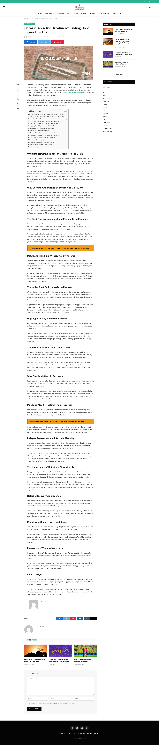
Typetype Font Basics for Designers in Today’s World (59, 661)
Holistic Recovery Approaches (40, 140)
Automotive (105, 13)
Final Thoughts (35, 147)
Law (120, 13)
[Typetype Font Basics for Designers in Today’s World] (60, 651)
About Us (62, 734)
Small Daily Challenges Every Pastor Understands (34, 661)
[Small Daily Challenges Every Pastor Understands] (35, 651)
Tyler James (33, 37)
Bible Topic (48, 13)
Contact (97, 734)
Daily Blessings (107, 99)
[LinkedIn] (18, 99)
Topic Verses (106, 122)
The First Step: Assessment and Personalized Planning (48, 119)
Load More (118, 74)
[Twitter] (18, 94)
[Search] (155, 1)
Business (84, 13)
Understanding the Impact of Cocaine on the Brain (46, 114)
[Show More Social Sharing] (66, 42)
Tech (114, 13)
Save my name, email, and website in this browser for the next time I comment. (52, 703)
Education (60, 13)
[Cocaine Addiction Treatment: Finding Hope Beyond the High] (58, 79)
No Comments (53, 37)
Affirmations (106, 87)
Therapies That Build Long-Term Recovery (44, 123)
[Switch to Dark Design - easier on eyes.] (153, 1)
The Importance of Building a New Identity (44, 137)
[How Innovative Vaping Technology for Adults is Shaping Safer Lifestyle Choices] (108, 41)
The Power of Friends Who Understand (42, 128)
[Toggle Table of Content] (64, 111)
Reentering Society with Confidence (42, 142)
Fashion (105, 104)
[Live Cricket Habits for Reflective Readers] (85, 651)
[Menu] (4, 7)
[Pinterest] (18, 104)
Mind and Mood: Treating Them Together (43, 133)
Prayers (105, 116)
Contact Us (150, 7)
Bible (69, 734)
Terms (89, 734)
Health (69, 13)
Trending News (29, 23)
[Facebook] (18, 89)
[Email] (18, 108)
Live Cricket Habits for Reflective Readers (82, 661)
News (76, 13)
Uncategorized (107, 131)
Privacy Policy (79, 734)
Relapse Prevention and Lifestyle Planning (44, 135)
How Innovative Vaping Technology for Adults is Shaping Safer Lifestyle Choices (122, 42)
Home (40, 13)
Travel (105, 125)
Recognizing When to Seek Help (41, 144)
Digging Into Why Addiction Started (42, 126)
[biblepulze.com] (79, 7)
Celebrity (105, 96)
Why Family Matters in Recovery (40, 130)
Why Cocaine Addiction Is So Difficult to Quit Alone (47, 116)
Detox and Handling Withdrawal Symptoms (44, 121)
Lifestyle (93, 13)
